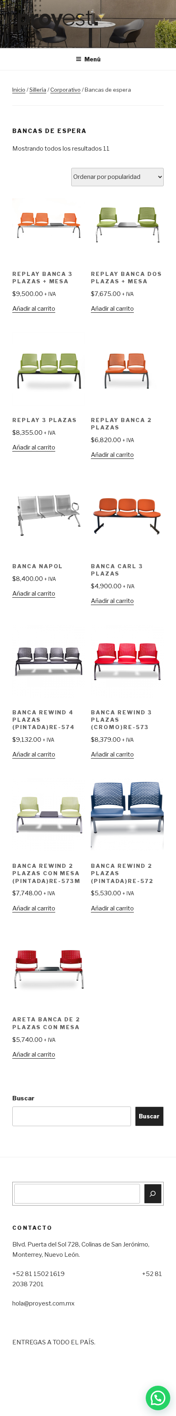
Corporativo (65, 89)
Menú (92, 59)
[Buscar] (153, 1194)
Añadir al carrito (33, 308)
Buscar (23, 1098)
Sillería (37, 89)
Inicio (18, 89)
